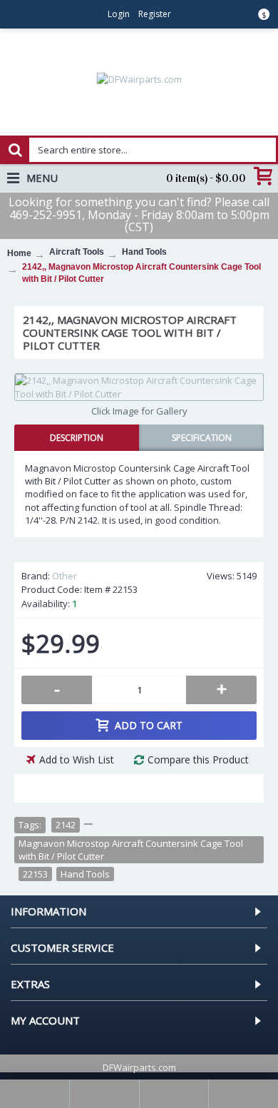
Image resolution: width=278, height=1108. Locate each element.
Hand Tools (85, 874)
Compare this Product (198, 759)
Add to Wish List (76, 759)
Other (64, 575)
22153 (35, 874)
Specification (202, 438)
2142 (66, 824)
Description (76, 438)
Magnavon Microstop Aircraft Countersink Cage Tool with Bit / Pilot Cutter (131, 850)
